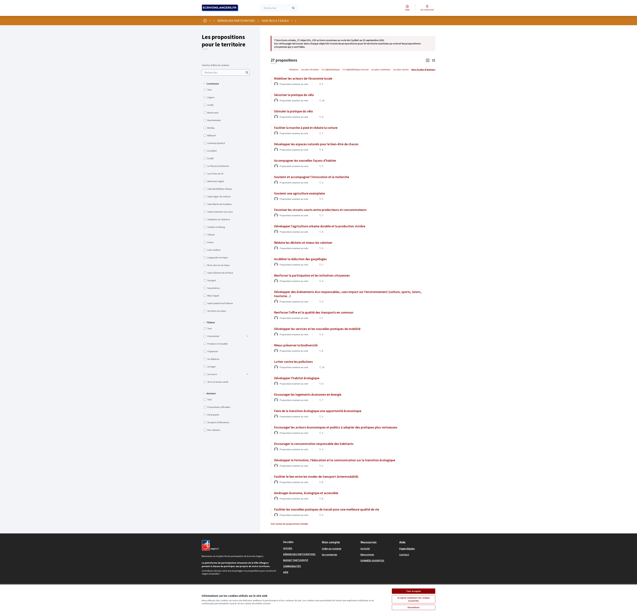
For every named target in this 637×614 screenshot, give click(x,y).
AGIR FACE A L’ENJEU (275, 21)
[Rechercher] (293, 8)
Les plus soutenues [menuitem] (380, 69)
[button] (211, 83)
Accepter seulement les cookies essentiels (413, 599)
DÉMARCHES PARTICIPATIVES (236, 21)
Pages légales (407, 548)
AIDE (285, 572)
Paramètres (414, 607)
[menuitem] (225, 72)
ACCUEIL (287, 548)
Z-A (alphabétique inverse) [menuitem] (355, 69)
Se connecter (329, 554)
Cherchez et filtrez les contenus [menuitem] (215, 65)
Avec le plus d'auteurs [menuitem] (423, 69)
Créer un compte (331, 548)
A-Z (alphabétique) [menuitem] (330, 69)
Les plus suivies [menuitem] (401, 69)
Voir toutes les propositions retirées (289, 523)
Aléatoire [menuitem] (293, 69)
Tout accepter (413, 591)
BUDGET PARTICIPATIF (295, 560)
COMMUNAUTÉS (292, 566)
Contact (404, 554)
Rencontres (367, 554)
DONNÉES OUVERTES (372, 560)
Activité (365, 548)
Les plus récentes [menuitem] (310, 69)
